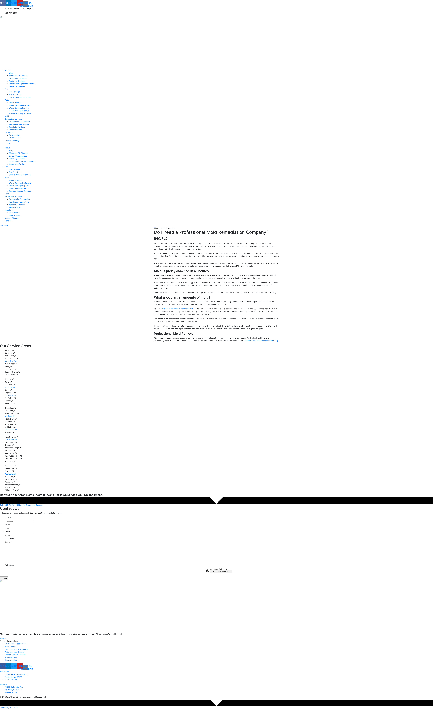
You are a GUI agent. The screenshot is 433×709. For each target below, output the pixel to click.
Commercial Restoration (19, 121)
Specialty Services (17, 127)
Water (7, 100)
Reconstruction (15, 130)
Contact (8, 143)
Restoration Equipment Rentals (22, 84)
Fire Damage (14, 92)
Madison (3, 684)
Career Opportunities (18, 78)
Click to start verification (221, 571)
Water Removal (15, 102)
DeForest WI (14, 135)
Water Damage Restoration (20, 105)
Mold (7, 116)
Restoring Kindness (17, 81)
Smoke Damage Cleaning (20, 97)
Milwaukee (4, 672)
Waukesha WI (14, 138)
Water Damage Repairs (19, 108)
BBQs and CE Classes (18, 75)
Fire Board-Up (15, 94)
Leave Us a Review (17, 86)
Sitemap (3, 638)
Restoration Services (13, 119)
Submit (4, 578)
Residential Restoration (19, 124)
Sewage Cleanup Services (20, 113)
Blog (11, 73)
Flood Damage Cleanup (19, 111)
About (7, 70)
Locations (9, 132)
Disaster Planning (12, 140)
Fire (6, 89)
